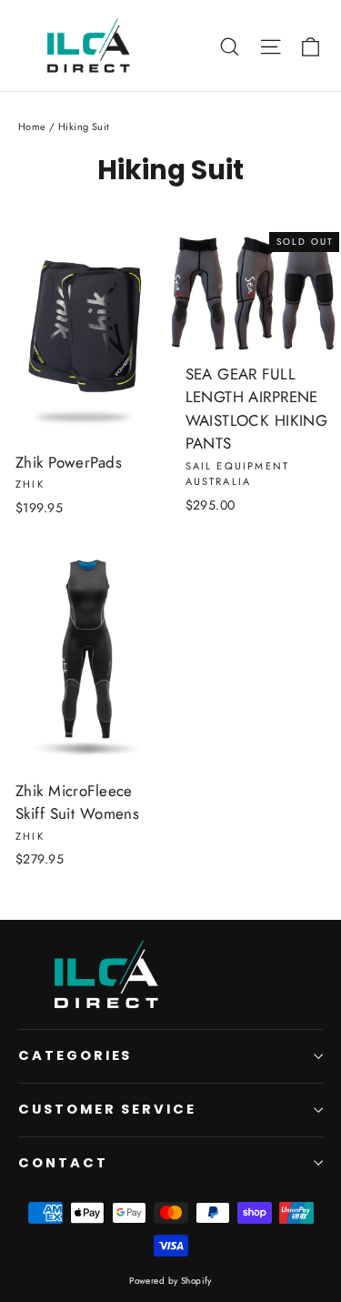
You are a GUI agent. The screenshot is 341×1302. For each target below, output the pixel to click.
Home (32, 126)
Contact (63, 1163)
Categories (75, 1055)
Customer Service (107, 1109)
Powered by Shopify (170, 1280)
